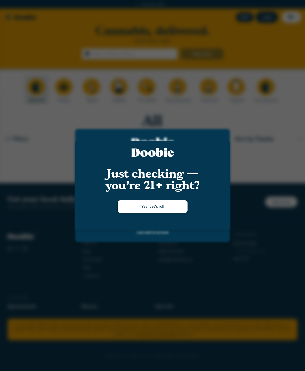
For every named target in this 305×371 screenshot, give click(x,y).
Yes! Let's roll (152, 206)
